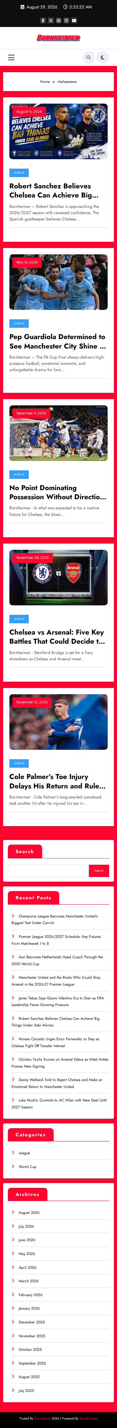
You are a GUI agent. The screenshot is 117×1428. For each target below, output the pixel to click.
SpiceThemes (88, 1418)
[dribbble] (58, 20)
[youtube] (74, 20)
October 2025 (30, 1349)
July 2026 (26, 1226)
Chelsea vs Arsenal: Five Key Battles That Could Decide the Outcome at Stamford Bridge (58, 637)
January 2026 (29, 1308)
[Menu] (11, 57)
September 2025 (32, 1363)
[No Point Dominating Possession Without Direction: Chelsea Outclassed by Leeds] (58, 432)
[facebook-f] (43, 20)
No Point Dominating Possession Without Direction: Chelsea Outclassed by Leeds (57, 492)
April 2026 (28, 1267)
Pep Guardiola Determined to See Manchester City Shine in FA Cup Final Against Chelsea (57, 341)
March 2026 (29, 1281)
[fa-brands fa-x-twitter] (51, 20)
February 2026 (30, 1295)
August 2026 (29, 1212)
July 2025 (26, 1390)
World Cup (28, 1167)
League (19, 173)
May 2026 (27, 1254)
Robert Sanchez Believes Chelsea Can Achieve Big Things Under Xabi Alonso (52, 190)
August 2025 (29, 1377)
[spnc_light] (102, 57)
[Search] (88, 57)
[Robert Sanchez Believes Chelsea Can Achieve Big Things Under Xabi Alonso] (58, 131)
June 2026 (27, 1240)
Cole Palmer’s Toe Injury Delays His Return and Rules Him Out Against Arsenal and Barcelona (57, 781)
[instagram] (66, 20)
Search (25, 851)
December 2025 (32, 1322)
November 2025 (32, 1336)
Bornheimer (42, 1418)
